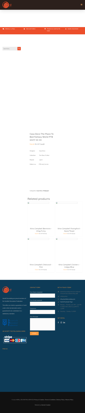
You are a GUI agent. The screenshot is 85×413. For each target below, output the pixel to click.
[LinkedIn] (64, 322)
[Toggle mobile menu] (82, 4)
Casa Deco (39, 191)
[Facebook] (58, 322)
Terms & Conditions (50, 399)
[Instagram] (61, 322)
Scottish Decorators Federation (13, 301)
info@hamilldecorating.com (67, 299)
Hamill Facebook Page (66, 302)
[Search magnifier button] (19, 48)
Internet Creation (45, 405)
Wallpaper (46, 191)
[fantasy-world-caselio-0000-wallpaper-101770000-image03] (41, 84)
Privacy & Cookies (39, 399)
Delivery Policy (60, 399)
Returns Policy (69, 399)
